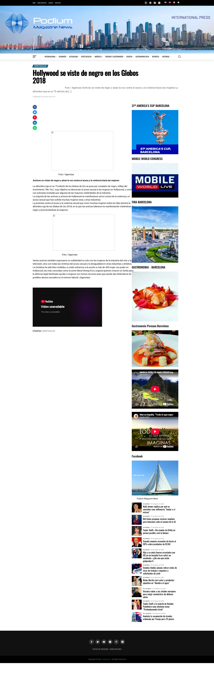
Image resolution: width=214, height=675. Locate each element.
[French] (174, 2)
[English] (170, 2)
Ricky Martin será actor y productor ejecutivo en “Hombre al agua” (158, 581)
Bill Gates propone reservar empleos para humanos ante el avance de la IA (159, 520)
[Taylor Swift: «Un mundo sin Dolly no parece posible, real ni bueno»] (137, 531)
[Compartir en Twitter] (35, 112)
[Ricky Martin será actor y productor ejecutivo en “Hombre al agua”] (137, 581)
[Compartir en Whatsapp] (35, 128)
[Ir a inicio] (107, 29)
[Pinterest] (116, 641)
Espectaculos (86, 56)
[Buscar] (179, 56)
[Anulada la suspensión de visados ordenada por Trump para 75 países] (137, 617)
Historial (165, 56)
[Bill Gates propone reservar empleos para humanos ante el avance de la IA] (137, 520)
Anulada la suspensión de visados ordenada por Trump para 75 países (158, 617)
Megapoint (107, 659)
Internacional (50, 56)
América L (98, 56)
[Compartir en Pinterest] (35, 117)
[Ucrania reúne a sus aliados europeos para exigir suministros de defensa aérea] (137, 592)
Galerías (50, 3)
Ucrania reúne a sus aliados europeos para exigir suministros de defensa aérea (159, 594)
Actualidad (73, 56)
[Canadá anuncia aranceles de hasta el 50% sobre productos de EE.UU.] (137, 542)
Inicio (34, 3)
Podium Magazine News (147, 498)
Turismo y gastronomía (114, 56)
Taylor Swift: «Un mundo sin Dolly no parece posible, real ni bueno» (159, 531)
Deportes (155, 56)
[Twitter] (150, 2)
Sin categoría (147, 588)
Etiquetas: (37, 331)
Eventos (129, 56)
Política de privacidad (100, 649)
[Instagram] (159, 2)
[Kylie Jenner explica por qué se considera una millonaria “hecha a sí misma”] (137, 507)
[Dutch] (165, 2)
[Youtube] (154, 2)
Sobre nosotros (42, 3)
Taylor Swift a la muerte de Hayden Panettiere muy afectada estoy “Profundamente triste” (158, 606)
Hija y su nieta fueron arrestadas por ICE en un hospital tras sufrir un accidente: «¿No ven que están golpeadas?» (159, 557)
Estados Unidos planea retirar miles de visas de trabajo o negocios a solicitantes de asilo (160, 570)
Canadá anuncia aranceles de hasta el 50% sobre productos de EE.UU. (159, 542)
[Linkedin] (122, 641)
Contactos (58, 3)
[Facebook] (145, 2)
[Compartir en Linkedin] (35, 123)
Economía (62, 56)
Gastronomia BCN (142, 56)
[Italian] (178, 2)
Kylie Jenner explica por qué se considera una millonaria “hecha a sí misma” (159, 509)
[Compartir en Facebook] (35, 107)
